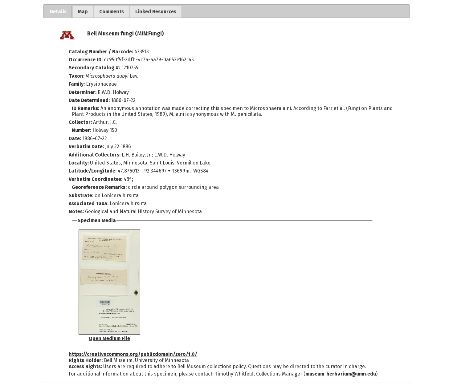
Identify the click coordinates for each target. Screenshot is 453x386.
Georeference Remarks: (100, 187)
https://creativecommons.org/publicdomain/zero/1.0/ (133, 354)
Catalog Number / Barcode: (101, 52)
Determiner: (83, 92)
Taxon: (76, 76)
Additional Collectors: (95, 155)
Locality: (79, 163)
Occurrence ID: (86, 60)
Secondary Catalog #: (94, 68)
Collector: (81, 122)
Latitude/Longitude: (92, 171)
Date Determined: (90, 100)
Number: (82, 130)
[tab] (58, 12)
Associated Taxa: (89, 203)
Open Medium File (109, 338)
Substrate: (82, 195)
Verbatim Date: (86, 146)
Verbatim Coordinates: (96, 179)
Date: (75, 138)
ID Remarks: (86, 108)
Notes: (76, 211)
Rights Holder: (86, 360)
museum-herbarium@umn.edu (340, 374)
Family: (77, 84)
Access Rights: (85, 366)
